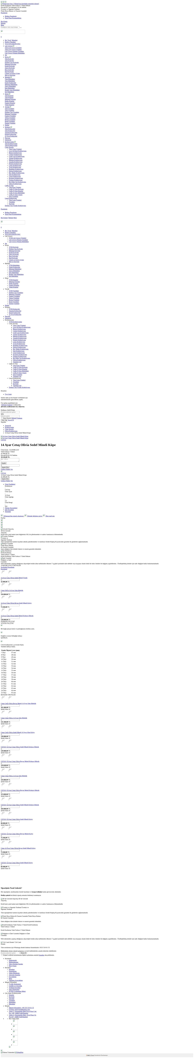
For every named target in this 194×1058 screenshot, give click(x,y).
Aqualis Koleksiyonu (15, 162)
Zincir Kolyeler (10, 68)
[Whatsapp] (15, 1045)
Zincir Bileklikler (10, 86)
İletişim (3, 23)
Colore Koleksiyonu (15, 154)
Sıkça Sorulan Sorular (16, 964)
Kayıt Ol (11, 420)
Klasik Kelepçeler (10, 134)
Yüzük (7, 107)
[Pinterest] (15, 1040)
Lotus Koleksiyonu (15, 165)
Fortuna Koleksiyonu (15, 180)
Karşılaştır (4, 569)
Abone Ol (23, 953)
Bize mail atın (50, 516)
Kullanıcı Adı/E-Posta (8, 410)
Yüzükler (12, 202)
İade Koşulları (9, 510)
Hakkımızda (13, 960)
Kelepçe (8, 127)
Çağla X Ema (9, 185)
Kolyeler (11, 204)
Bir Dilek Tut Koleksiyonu (17, 182)
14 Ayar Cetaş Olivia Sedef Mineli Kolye (19, 819)
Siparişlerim (12, 971)
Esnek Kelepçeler (10, 83)
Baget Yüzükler (10, 121)
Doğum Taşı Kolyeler (12, 62)
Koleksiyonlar (9, 142)
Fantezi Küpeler (10, 103)
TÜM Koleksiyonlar (15, 322)
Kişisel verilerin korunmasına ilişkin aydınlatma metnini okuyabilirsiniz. (28, 955)
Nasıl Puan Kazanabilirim (13, 18)
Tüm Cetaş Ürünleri (15, 149)
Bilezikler (12, 1004)
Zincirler (11, 998)
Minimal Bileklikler (11, 84)
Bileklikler (12, 1002)
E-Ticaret (92, 1055)
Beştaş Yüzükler (10, 119)
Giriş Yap (4, 420)
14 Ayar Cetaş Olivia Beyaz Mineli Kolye (19, 834)
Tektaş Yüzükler (10, 118)
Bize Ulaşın (12, 966)
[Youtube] (15, 1034)
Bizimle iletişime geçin (34, 516)
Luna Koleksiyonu (11, 198)
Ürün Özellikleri (10, 484)
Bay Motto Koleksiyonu (16, 173)
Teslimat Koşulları (15, 988)
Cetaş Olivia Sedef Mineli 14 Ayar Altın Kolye (20, 732)
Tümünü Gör (17, 362)
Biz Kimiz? (4, 218)
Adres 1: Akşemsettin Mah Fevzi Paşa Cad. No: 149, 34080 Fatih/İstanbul (23, 1012)
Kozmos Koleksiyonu (16, 178)
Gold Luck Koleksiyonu (16, 156)
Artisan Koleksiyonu (15, 158)
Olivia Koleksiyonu (15, 184)
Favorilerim (12, 977)
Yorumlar (8, 511)
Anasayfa (8, 425)
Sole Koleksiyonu (14, 175)
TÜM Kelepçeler (14, 309)
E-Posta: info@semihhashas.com (19, 1009)
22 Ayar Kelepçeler (11, 136)
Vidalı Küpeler (9, 105)
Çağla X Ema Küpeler (16, 191)
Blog (2, 25)
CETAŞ (3, 440)
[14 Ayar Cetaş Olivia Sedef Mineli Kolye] (7, 817)
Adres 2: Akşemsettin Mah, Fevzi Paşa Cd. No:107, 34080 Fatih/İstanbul (22, 1016)
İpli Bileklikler (9, 92)
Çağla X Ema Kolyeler (16, 189)
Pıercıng (7, 138)
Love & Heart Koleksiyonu (17, 151)
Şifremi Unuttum (16, 418)
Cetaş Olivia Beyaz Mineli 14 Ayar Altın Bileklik (20, 703)
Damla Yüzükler (10, 123)
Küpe (7, 94)
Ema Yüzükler (13, 196)
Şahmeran (8, 140)
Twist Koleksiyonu (15, 167)
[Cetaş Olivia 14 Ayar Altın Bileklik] (7, 716)
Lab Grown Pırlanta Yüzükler (14, 51)
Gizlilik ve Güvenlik (15, 986)
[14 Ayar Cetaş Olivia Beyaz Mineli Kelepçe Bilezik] (7, 759)
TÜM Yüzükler (14, 291)
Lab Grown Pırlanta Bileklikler (15, 53)
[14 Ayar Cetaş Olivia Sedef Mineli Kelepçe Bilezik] (7, 745)
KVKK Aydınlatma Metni (17, 991)
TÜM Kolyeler (13, 247)
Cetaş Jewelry (9, 147)
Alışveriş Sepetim (14, 975)
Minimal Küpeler (10, 99)
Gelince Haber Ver (7, 469)
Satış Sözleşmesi (14, 989)
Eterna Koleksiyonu (15, 171)
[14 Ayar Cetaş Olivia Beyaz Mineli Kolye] (7, 832)
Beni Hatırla (7, 418)
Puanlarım (4, 13)
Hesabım (12, 969)
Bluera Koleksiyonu (15, 153)
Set (6, 55)
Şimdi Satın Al (5, 709)
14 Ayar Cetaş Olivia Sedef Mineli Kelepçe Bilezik (17, 616)
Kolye (7, 57)
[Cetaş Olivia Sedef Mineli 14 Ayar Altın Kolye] (7, 730)
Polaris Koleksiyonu (15, 164)
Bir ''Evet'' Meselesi (11, 40)
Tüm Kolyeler (9, 59)
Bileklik (7, 77)
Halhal (7, 125)
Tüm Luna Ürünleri (15, 200)
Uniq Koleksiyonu (15, 176)
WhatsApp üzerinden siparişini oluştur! (26, 4)
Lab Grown (9, 46)
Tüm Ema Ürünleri (15, 187)
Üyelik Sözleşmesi (15, 984)
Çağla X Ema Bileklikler (17, 193)
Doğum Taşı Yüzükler (12, 112)
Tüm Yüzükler (9, 109)
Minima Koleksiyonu (15, 160)
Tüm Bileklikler (10, 79)
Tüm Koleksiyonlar (11, 144)
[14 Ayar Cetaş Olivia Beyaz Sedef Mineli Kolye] (7, 846)
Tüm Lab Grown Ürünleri (13, 48)
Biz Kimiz (4, 21)
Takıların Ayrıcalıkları (16, 980)
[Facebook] (15, 1029)
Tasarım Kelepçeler (11, 132)
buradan (41, 955)
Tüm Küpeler (9, 96)
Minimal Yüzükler (10, 114)
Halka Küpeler (9, 101)
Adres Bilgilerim (14, 973)
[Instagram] (15, 1024)
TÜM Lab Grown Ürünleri (17, 238)
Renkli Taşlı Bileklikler (12, 90)
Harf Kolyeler (9, 71)
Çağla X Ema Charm (15, 195)
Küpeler (11, 995)
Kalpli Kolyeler (10, 66)
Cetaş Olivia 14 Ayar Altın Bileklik (12, 590)
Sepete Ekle (5, 467)
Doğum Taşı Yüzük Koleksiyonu (15, 205)
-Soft (88, 1055)
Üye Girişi (8, 394)
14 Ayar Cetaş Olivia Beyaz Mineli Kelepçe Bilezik (22, 761)
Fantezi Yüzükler (10, 116)
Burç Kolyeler (9, 70)
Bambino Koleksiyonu (16, 169)
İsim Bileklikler (10, 88)
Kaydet (4, 463)
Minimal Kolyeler (10, 64)
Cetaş (3, 703)
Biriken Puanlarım (10, 16)
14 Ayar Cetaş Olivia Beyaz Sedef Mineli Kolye (16, 603)
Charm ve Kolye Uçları (12, 73)
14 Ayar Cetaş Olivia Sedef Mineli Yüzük (14, 578)
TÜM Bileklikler (14, 265)
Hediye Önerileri (10, 42)
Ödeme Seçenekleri (11, 508)
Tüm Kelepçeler (10, 129)
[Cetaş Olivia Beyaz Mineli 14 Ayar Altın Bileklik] (7, 702)
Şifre (2, 414)
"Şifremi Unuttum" (7, 405)
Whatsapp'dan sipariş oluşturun (13, 516)
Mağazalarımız (13, 962)
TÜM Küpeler (13, 280)
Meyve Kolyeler (10, 75)
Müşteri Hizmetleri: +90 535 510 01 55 (21, 1008)
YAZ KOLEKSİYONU (12, 44)
